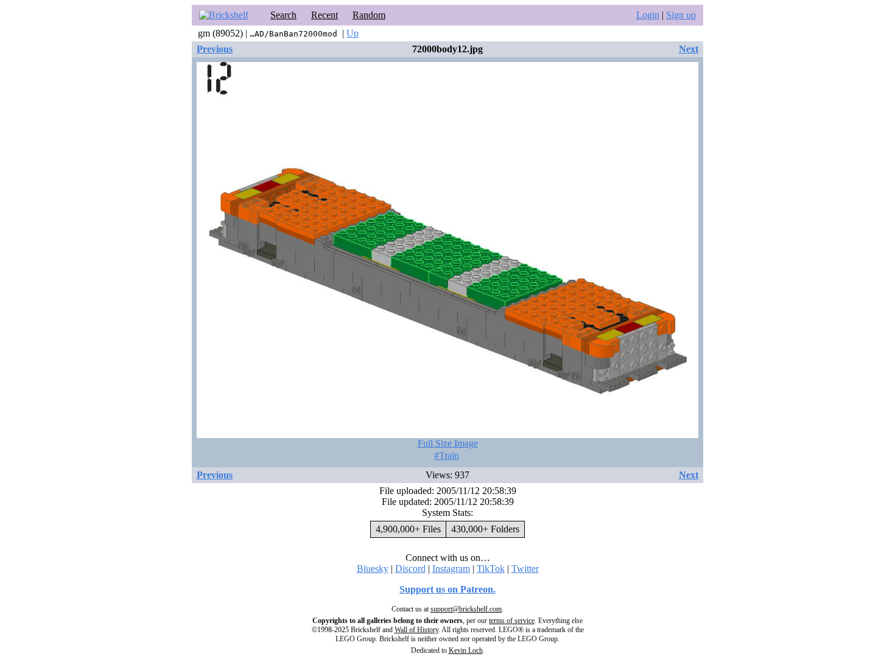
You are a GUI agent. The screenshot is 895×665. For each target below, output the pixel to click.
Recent (324, 15)
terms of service (512, 620)
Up (352, 33)
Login (647, 15)
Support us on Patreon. (447, 589)
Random (369, 15)
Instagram (451, 568)
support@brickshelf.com (466, 609)
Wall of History (416, 629)
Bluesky (372, 568)
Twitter (525, 568)
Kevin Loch (466, 650)
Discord (410, 568)
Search (283, 15)
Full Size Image (448, 443)
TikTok (491, 568)
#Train (446, 455)
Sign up (681, 15)
